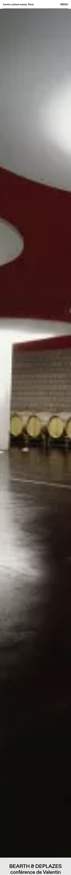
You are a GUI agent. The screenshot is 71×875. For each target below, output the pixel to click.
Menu (64, 4)
